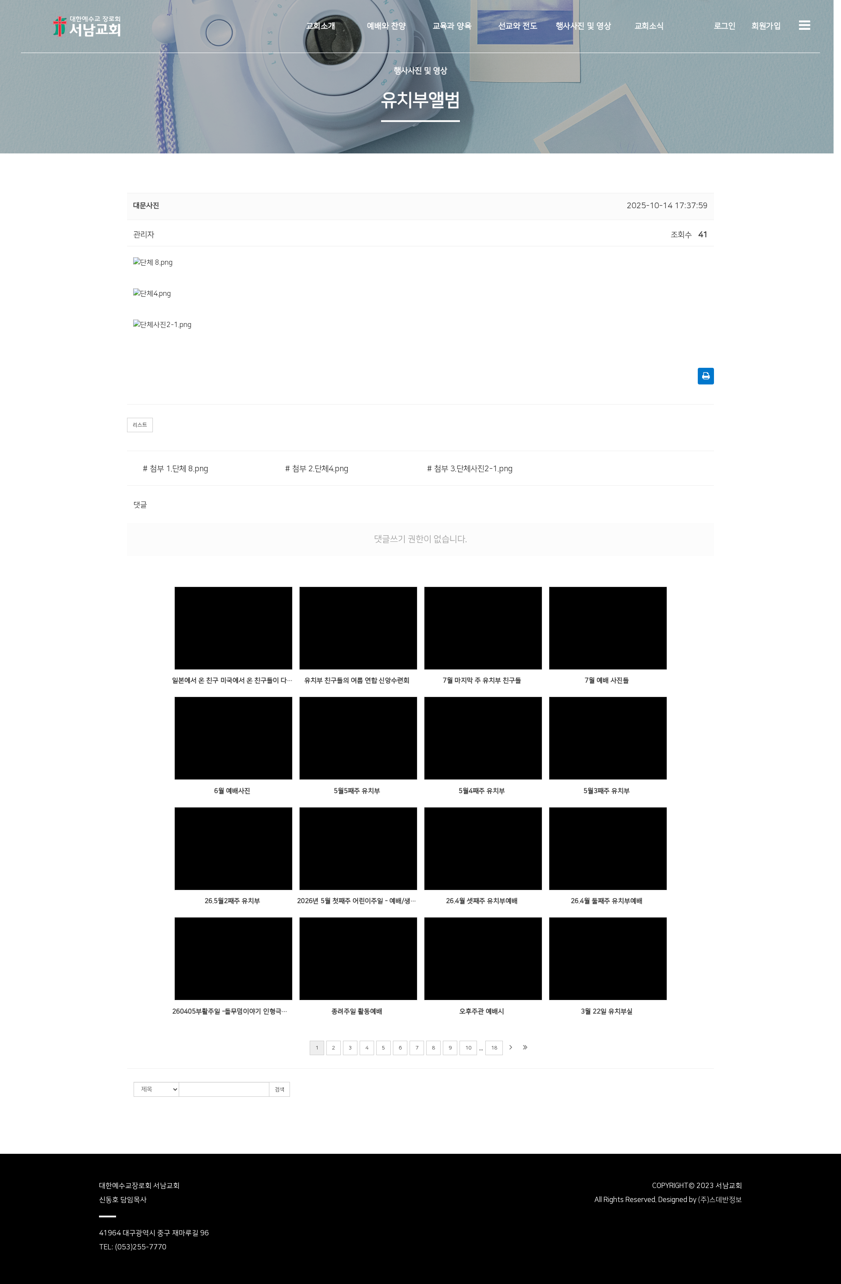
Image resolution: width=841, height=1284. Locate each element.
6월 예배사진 (232, 791)
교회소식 (649, 26)
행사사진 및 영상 (583, 26)
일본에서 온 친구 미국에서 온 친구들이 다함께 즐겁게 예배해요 (232, 680)
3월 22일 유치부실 (607, 1011)
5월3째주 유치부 (606, 791)
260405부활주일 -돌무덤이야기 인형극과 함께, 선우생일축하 (232, 1011)
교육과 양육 (452, 26)
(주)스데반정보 (720, 1200)
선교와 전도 (517, 26)
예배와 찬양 (386, 26)
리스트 (140, 425)
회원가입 (766, 26)
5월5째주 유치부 (357, 791)
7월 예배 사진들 (607, 680)
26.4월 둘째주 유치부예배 (607, 901)
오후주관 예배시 (481, 1011)
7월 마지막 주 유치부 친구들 (482, 680)
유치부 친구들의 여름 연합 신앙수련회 (357, 680)
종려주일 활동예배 (357, 1011)
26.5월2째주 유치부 (232, 901)
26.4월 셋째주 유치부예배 (482, 901)
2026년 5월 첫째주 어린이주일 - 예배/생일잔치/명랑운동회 (357, 901)
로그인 (725, 26)
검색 (279, 1089)
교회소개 (320, 26)
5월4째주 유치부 (482, 791)
